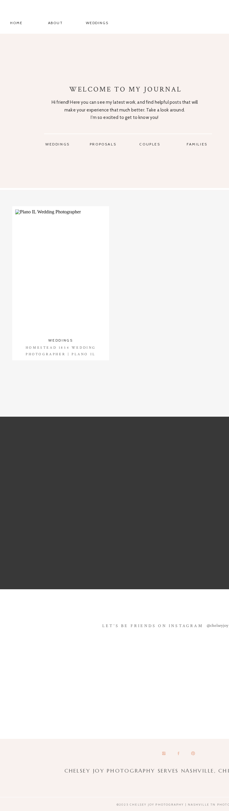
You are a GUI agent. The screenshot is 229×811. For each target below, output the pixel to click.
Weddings (60, 340)
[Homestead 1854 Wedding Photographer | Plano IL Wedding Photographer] (60, 272)
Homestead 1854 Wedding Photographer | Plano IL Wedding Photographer (61, 354)
